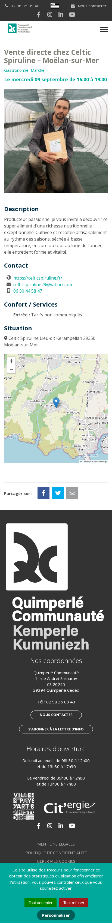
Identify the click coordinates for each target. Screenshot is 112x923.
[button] (56, 402)
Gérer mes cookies (56, 861)
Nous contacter (92, 5)
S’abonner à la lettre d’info (56, 729)
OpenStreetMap (99, 461)
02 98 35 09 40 (60, 702)
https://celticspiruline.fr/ (37, 278)
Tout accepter (40, 902)
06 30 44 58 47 (27, 291)
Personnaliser (56, 915)
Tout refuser (73, 902)
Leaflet (85, 461)
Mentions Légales (56, 844)
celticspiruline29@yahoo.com (42, 284)
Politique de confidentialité (56, 852)
